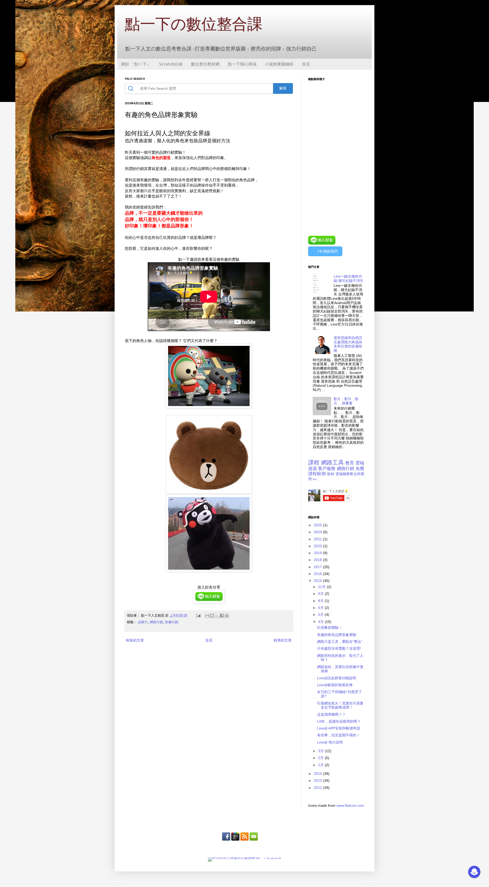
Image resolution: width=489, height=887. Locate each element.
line (315, 479)
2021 (318, 539)
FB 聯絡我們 (327, 251)
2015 (318, 581)
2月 (321, 758)
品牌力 (143, 622)
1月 (321, 765)
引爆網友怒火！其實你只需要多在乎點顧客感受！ (340, 705)
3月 (321, 751)
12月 (322, 587)
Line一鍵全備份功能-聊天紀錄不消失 (348, 278)
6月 (321, 608)
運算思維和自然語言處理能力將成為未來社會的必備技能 (348, 344)
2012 (318, 788)
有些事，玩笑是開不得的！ (338, 735)
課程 (314, 462)
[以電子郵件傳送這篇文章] (207, 615)
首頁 (306, 64)
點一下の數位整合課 (194, 23)
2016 (318, 574)
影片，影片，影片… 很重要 (346, 401)
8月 (321, 601)
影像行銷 (171, 622)
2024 (318, 532)
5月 (321, 614)
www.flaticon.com (350, 805)
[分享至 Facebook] (221, 615)
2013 (318, 780)
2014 (318, 774)
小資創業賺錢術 (279, 64)
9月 (321, 594)
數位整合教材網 (205, 64)
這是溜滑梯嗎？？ (331, 714)
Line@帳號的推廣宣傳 (334, 685)
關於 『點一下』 (136, 64)
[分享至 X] (217, 615)
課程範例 (317, 473)
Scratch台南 (171, 64)
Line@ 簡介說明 (330, 742)
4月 (321, 622)
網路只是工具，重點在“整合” (339, 642)
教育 (349, 463)
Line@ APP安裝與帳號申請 (338, 728)
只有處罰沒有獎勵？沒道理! (339, 648)
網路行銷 (156, 622)
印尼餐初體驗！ (329, 627)
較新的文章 (135, 640)
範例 (330, 474)
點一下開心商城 (242, 64)
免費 (360, 468)
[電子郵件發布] (198, 615)
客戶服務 (326, 468)
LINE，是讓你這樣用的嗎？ (339, 721)
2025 (318, 525)
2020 (318, 546)
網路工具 (332, 462)
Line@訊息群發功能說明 (336, 678)
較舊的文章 (283, 640)
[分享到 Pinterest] (226, 615)
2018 (318, 560)
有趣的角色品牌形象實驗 (336, 635)
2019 (318, 553)
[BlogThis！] (212, 615)
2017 (318, 567)
